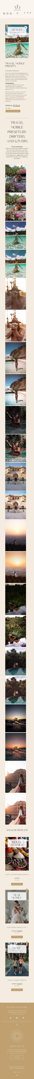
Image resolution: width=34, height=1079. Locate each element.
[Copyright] (17, 1075)
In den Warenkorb (13, 111)
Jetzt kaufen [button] (17, 884)
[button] (25, 27)
